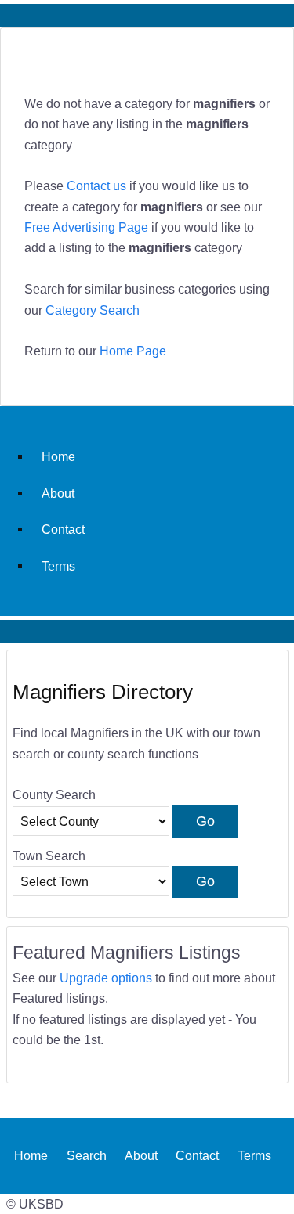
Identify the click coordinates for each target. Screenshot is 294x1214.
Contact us (96, 185)
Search (87, 1155)
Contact (63, 529)
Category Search (92, 310)
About (58, 493)
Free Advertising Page (86, 227)
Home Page (133, 351)
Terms (58, 566)
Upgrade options (106, 978)
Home (58, 456)
